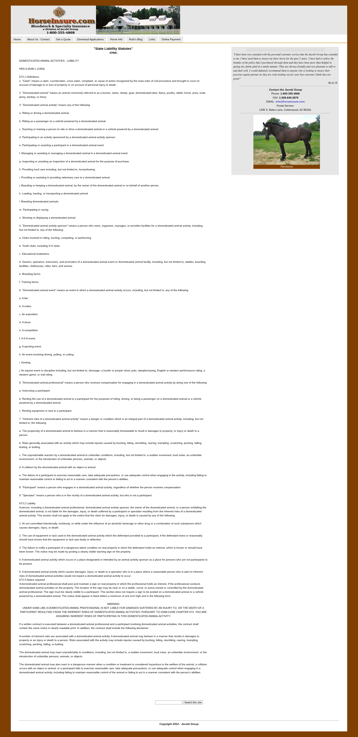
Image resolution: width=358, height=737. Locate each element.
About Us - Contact (38, 39)
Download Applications (90, 39)
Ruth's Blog (135, 39)
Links (152, 39)
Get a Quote (63, 39)
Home (17, 39)
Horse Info (116, 39)
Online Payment (171, 39)
